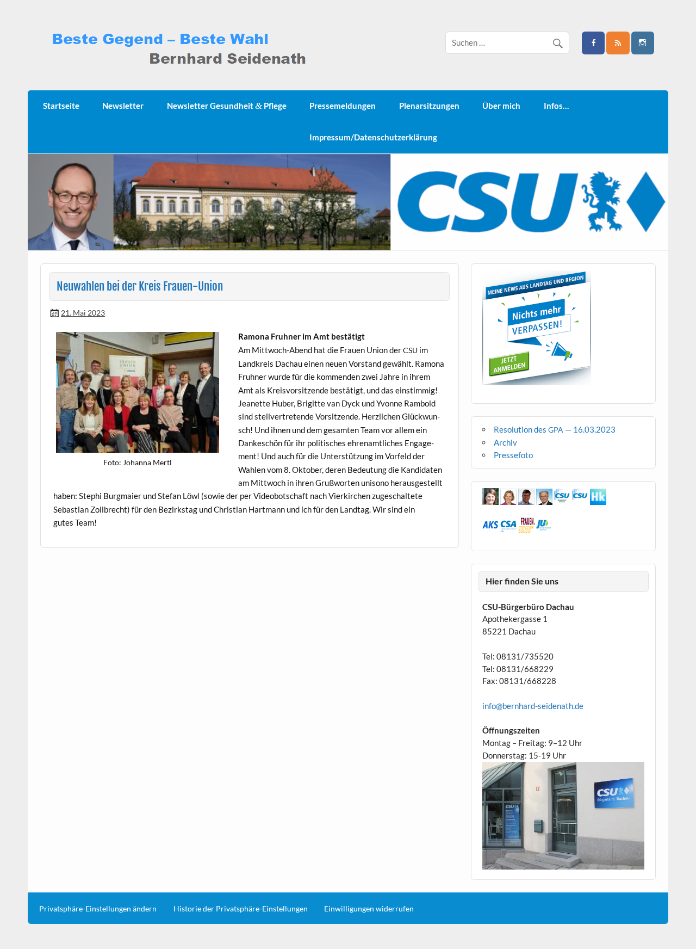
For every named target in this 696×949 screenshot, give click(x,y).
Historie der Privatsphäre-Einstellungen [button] (240, 909)
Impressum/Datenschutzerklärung (373, 137)
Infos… (556, 105)
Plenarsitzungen (429, 105)
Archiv (505, 442)
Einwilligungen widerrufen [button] (369, 909)
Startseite (61, 105)
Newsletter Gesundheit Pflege (227, 106)
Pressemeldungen (342, 105)
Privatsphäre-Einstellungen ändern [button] (98, 909)
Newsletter (123, 105)
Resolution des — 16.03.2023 (555, 429)
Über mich (501, 105)
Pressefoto (513, 455)
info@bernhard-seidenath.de (532, 706)
